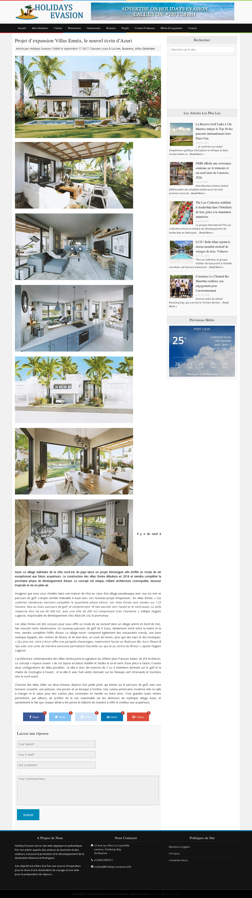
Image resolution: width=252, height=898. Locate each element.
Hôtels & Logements (172, 28)
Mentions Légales (179, 847)
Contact (192, 28)
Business (111, 28)
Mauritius (155, 894)
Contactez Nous (178, 860)
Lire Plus (59, 874)
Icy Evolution (172, 894)
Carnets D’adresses (145, 28)
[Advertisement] (202, 82)
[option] (164, 11)
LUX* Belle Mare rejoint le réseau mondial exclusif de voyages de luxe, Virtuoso (213, 246)
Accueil (22, 28)
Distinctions (74, 28)
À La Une (114, 48)
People (125, 28)
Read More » (197, 154)
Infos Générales (40, 28)
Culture (58, 28)
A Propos (174, 853)
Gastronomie (93, 28)
